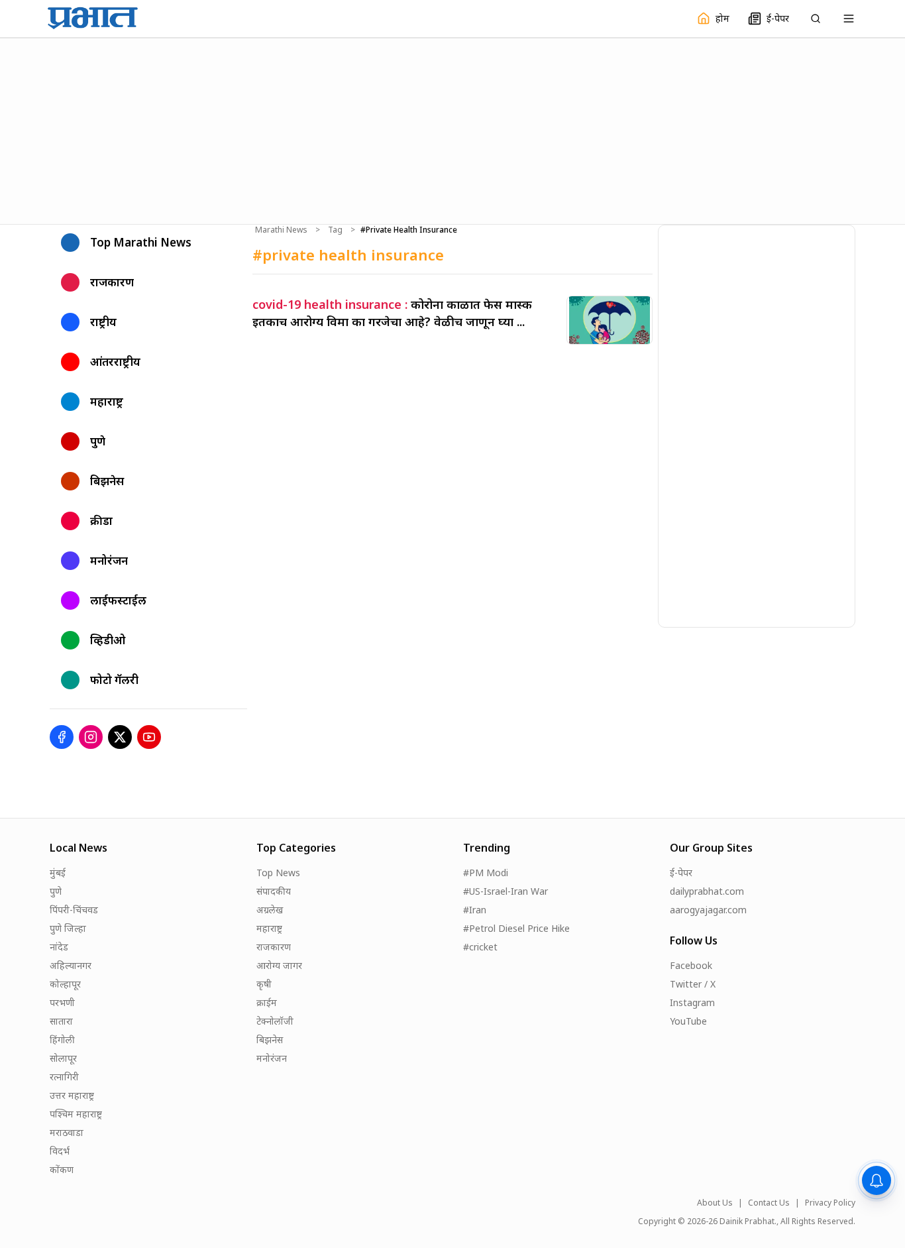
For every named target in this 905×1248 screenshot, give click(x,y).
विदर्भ (60, 1151)
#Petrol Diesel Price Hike (516, 928)
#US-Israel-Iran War (505, 891)
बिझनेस (269, 1039)
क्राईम (266, 1002)
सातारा (61, 1021)
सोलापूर (63, 1058)
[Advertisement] (452, 129)
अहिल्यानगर (70, 965)
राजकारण (273, 946)
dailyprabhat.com (707, 891)
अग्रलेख (269, 909)
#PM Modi (485, 872)
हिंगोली (62, 1039)
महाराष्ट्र (269, 928)
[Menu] (849, 18)
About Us (715, 1203)
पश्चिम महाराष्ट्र (76, 1113)
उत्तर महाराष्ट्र (72, 1095)
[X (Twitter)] (120, 737)
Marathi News (281, 230)
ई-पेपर (681, 872)
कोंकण (62, 1169)
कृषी (264, 984)
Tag (335, 230)
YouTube (688, 1021)
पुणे (56, 891)
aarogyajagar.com (708, 909)
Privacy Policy (830, 1203)
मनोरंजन (271, 1058)
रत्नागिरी (64, 1076)
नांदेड (59, 946)
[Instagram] (91, 737)
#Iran (474, 909)
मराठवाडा (66, 1132)
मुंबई (58, 872)
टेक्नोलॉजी (274, 1021)
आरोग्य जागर (279, 965)
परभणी (62, 1002)
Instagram (692, 1002)
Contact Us (769, 1203)
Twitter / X (693, 984)
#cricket (480, 946)
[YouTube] (149, 737)
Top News (278, 872)
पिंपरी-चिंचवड (74, 909)
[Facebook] (62, 737)
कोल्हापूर (65, 984)
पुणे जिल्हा (68, 928)
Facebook (691, 965)
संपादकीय (273, 891)
